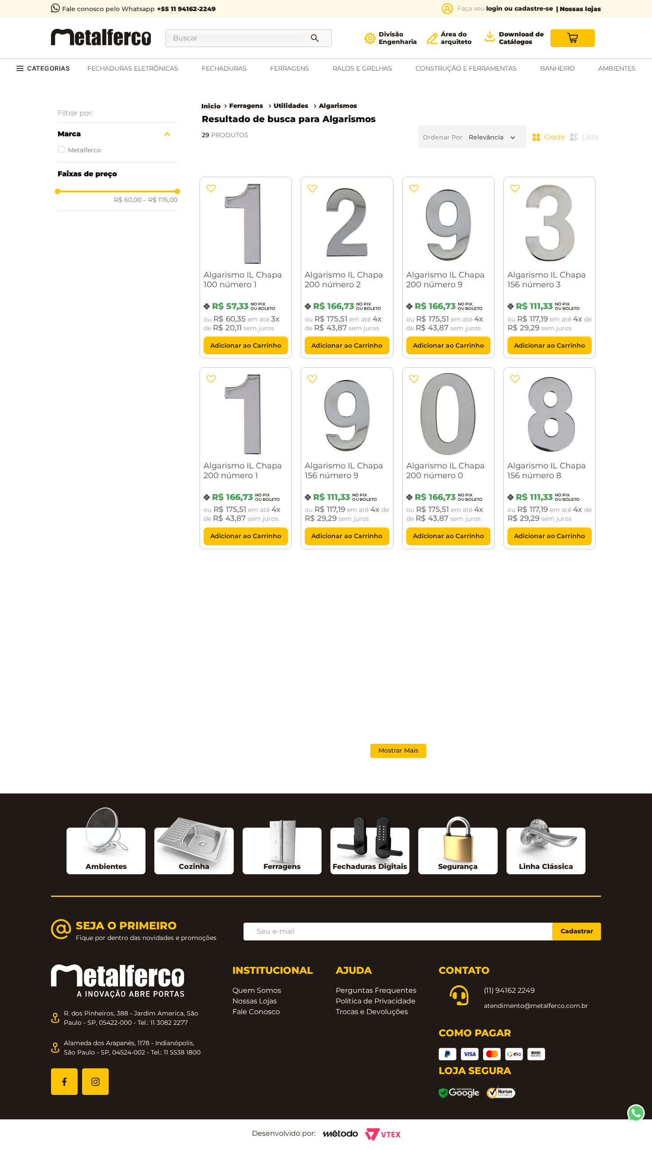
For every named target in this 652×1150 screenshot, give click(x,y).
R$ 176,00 (160, 199)
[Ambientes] (106, 833)
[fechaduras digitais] (369, 842)
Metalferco (84, 150)
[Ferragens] (282, 842)
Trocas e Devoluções (372, 1011)
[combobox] (248, 38)
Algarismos (338, 106)
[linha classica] (546, 844)
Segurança (458, 866)
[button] (117, 134)
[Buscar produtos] (317, 38)
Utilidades (291, 106)
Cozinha (194, 866)
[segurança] (458, 843)
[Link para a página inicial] (211, 106)
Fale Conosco (256, 1011)
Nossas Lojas (254, 1001)
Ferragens (246, 106)
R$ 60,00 (127, 199)
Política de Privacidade (376, 1001)
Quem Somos (256, 990)
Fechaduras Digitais (370, 866)
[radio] (549, 137)
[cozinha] (194, 845)
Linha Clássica (546, 866)
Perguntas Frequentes (376, 990)
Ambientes (106, 866)
